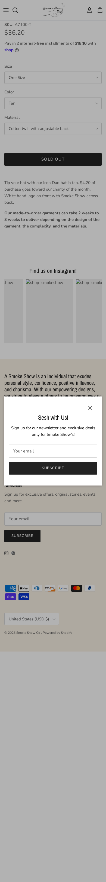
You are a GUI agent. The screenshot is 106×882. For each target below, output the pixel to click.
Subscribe (53, 468)
